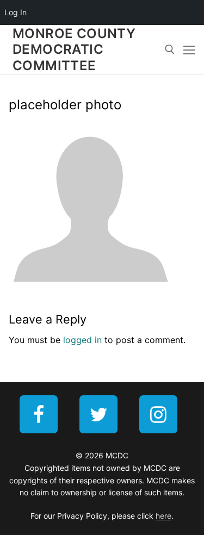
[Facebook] (39, 414)
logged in (82, 339)
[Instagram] (158, 414)
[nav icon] (189, 49)
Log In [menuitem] (15, 12)
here (163, 515)
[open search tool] (170, 49)
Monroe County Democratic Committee (74, 49)
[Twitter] (98, 414)
